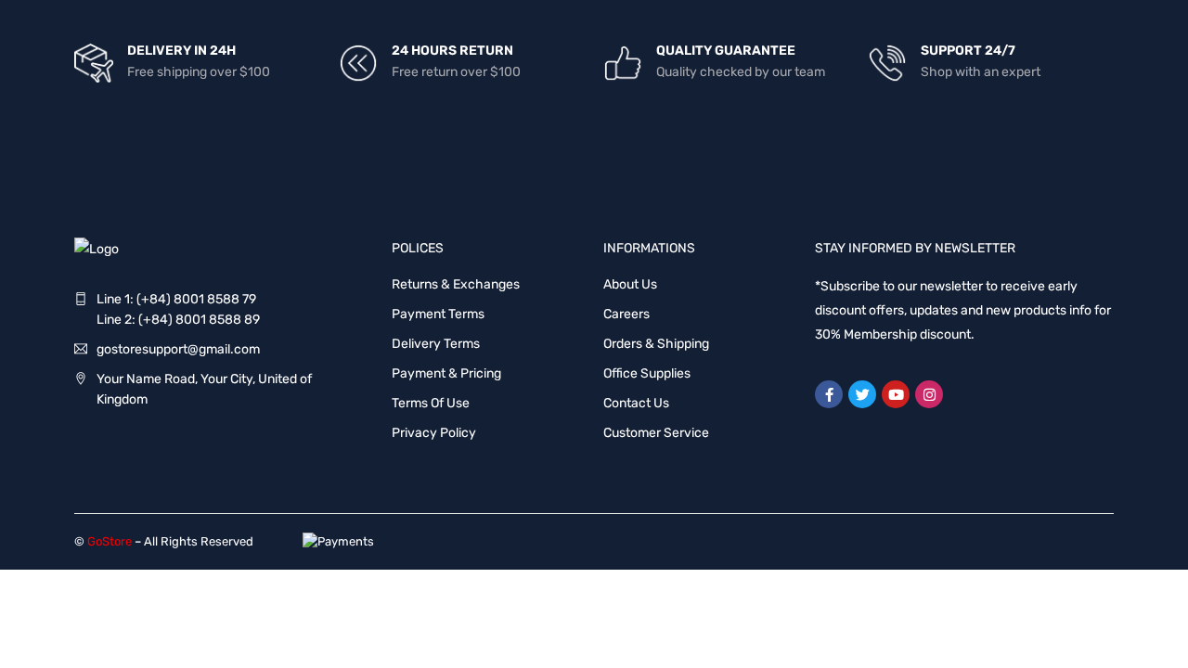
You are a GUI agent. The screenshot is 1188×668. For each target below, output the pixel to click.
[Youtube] (896, 394)
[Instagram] (929, 394)
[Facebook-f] (829, 394)
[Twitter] (862, 394)
